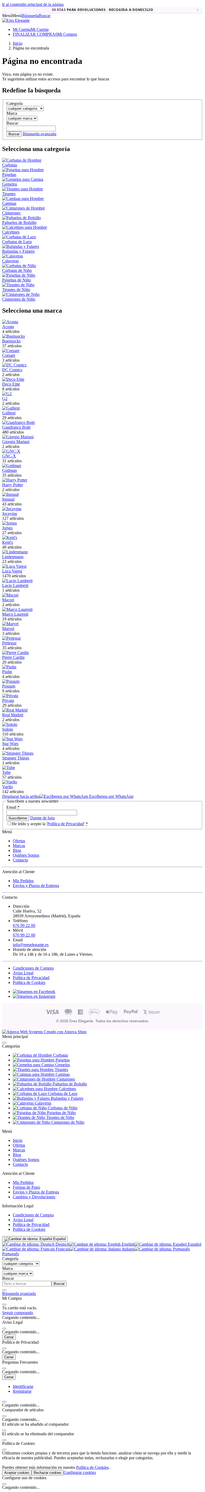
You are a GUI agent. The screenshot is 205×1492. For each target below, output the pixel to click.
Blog (17, 850)
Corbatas (9, 165)
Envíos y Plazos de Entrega (36, 885)
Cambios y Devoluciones (34, 1197)
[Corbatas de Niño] (19, 265)
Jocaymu (9, 513)
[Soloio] (9, 724)
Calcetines (10, 232)
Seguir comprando (17, 1312)
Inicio (17, 1140)
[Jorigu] (9, 523)
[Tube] (8, 767)
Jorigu (7, 528)
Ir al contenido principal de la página (33, 4)
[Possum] (10, 681)
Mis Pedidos (23, 880)
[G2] (7, 393)
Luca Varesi (12, 571)
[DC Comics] (14, 365)
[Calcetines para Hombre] (24, 227)
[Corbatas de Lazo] (19, 237)
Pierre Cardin (13, 657)
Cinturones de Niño (18, 299)
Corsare (8, 355)
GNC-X (9, 456)
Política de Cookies (29, 982)
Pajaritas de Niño (16, 280)
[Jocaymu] (11, 508)
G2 (4, 398)
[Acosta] (10, 322)
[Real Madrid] (14, 710)
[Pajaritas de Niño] (18, 275)
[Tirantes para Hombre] (22, 189)
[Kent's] (9, 537)
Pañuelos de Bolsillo (19, 222)
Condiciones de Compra (33, 968)
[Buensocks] (13, 336)
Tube (6, 772)
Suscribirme (18, 818)
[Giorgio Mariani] (18, 437)
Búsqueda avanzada (39, 134)
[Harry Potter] (14, 480)
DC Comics (12, 369)
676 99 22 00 (24, 925)
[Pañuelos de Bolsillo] (21, 217)
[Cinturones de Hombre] (23, 208)
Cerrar (9, 1337)
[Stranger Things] (17, 753)
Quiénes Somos (26, 855)
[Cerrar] (4, 1043)
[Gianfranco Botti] (18, 422)
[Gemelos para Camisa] (22, 179)
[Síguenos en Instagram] (34, 996)
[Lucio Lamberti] (17, 580)
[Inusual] (10, 494)
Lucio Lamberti (15, 585)
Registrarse (22, 1391)
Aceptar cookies (16, 1473)
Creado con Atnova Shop (64, 1031)
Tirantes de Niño (16, 289)
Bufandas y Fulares (18, 251)
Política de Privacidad (65, 823)
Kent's (7, 542)
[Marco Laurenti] (17, 609)
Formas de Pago (26, 1187)
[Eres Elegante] (16, 20)
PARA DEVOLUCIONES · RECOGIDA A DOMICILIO (102, 10)
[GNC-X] (11, 451)
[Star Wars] (12, 739)
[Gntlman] (11, 465)
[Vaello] (9, 782)
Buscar (14, 134)
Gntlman (9, 470)
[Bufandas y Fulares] (20, 246)
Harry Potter (12, 485)
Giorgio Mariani (15, 441)
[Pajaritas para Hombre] (23, 169)
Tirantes (8, 193)
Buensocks (11, 341)
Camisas (9, 203)
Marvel (8, 628)
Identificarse (23, 1386)
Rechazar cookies (47, 1473)
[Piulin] (9, 667)
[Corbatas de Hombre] (21, 160)
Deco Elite (11, 384)
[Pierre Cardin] (15, 652)
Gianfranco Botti (16, 427)
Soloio (7, 729)
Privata (8, 700)
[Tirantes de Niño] (18, 285)
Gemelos (9, 184)
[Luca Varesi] (14, 566)
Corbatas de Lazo (17, 241)
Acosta (8, 326)
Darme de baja (42, 818)
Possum (8, 686)
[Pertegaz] (11, 638)
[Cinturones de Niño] (21, 294)
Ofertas (19, 841)
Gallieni (8, 413)
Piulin (7, 671)
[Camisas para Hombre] (23, 198)
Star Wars (10, 743)
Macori (8, 600)
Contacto (20, 860)
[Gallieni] (11, 408)
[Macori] (10, 595)
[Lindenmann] (15, 552)
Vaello (7, 786)
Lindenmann (12, 556)
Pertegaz (9, 643)
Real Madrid (12, 715)
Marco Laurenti (15, 614)
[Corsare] (10, 350)
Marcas (19, 845)
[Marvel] (10, 624)
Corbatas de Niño (17, 270)
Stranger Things (15, 758)
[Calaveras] (12, 256)
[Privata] (10, 695)
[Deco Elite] (13, 379)
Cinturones (11, 213)
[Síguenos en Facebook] (34, 991)
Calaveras (10, 261)
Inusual (8, 499)
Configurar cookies (80, 1472)
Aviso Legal (23, 973)
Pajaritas (9, 174)
